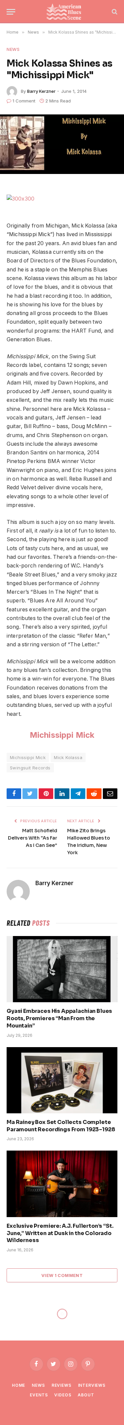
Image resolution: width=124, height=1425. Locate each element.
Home (18, 1385)
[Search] (113, 11)
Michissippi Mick (62, 735)
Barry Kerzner (41, 91)
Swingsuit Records (30, 767)
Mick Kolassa (68, 757)
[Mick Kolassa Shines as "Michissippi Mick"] (62, 144)
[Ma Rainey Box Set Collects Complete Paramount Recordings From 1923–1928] (62, 1080)
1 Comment (24, 100)
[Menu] (11, 11)
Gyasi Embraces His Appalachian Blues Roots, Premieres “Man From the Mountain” (59, 1018)
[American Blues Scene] (65, 11)
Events (39, 1394)
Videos (62, 1394)
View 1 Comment (62, 1275)
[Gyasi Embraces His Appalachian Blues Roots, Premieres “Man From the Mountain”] (62, 969)
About (86, 1394)
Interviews (91, 1385)
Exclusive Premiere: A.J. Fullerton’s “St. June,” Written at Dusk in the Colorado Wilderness (60, 1233)
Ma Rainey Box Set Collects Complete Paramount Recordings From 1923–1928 (61, 1126)
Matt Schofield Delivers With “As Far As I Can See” (32, 838)
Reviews (61, 1385)
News (13, 49)
